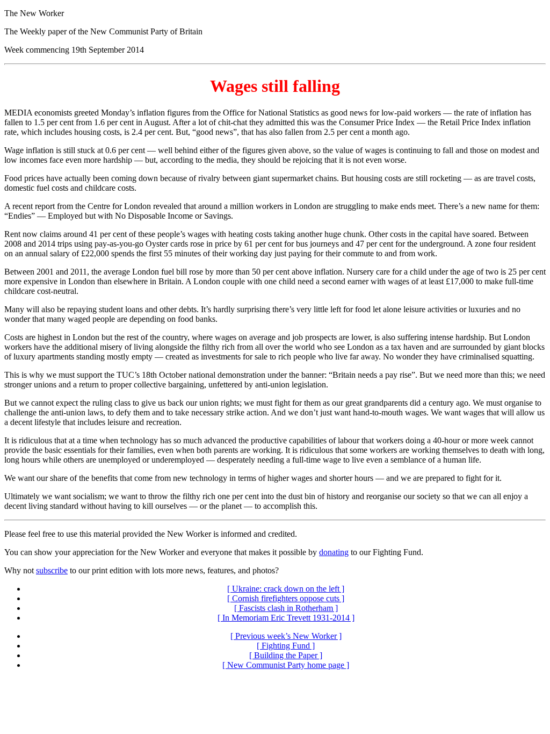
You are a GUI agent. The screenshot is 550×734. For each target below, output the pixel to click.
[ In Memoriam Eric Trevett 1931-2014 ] (286, 617)
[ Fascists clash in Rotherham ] (286, 608)
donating (334, 552)
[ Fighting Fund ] (286, 645)
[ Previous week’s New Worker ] (286, 636)
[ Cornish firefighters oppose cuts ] (285, 598)
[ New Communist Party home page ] (285, 665)
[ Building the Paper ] (285, 655)
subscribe (52, 570)
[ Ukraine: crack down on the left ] (285, 588)
